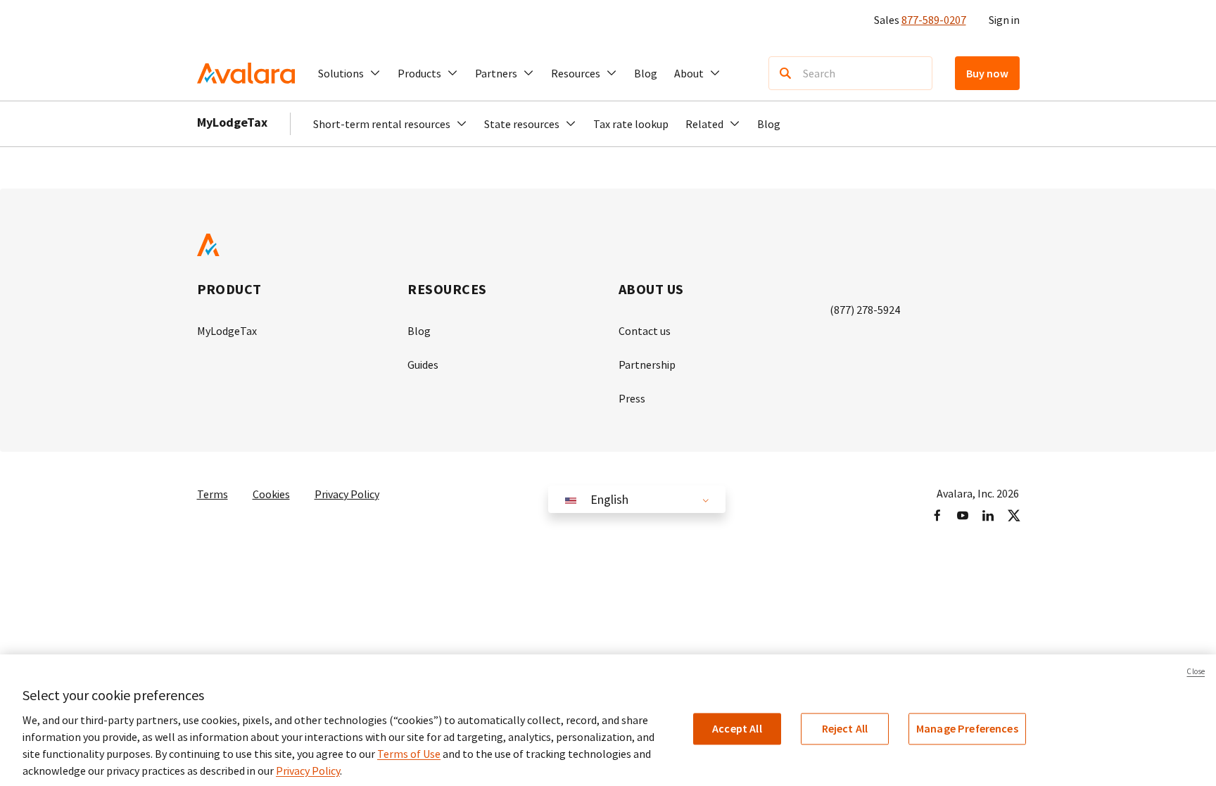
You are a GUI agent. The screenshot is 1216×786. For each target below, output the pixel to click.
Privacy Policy (347, 494)
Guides (422, 364)
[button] (349, 73)
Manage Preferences (967, 728)
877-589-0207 (933, 20)
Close (1195, 671)
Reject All (845, 728)
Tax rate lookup (631, 124)
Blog (645, 73)
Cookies (271, 494)
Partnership (647, 364)
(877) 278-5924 (865, 310)
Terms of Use (409, 754)
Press (632, 398)
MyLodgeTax (232, 122)
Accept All (737, 728)
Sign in (1004, 20)
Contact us (645, 331)
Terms (212, 494)
